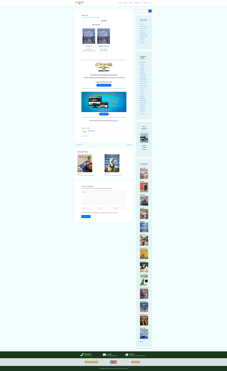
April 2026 (142, 70)
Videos (130, 2)
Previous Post (79, 144)
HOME (141, 24)
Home (120, 2)
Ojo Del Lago (91, 130)
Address (132, 354)
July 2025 (142, 90)
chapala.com (115, 120)
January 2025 (143, 102)
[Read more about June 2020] (112, 163)
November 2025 (143, 81)
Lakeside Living (143, 26)
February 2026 (143, 75)
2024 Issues (142, 105)
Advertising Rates (144, 34)
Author (83, 128)
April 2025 (142, 96)
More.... (142, 341)
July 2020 (79, 173)
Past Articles (143, 32)
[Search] (150, 11)
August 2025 (143, 88)
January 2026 (143, 77)
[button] (140, 3)
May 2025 (142, 94)
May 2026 (142, 68)
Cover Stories (143, 28)
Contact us (142, 39)
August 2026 (143, 62)
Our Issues (142, 43)
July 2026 (142, 64)
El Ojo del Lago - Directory (104, 85)
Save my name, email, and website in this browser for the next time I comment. (100, 212)
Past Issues (142, 113)
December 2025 (143, 79)
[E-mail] (104, 354)
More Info (142, 41)
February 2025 (143, 100)
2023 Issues (142, 107)
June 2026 (142, 66)
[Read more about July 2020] (84, 163)
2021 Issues (142, 111)
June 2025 (142, 92)
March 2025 (142, 98)
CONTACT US (146, 2)
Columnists (142, 30)
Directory (125, 2)
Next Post (130, 144)
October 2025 (143, 83)
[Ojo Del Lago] (84, 131)
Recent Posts (88, 128)
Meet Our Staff (143, 37)
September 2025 (143, 85)
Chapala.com (137, 2)
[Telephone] (81, 354)
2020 (91, 17)
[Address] (126, 354)
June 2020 (107, 173)
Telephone (87, 354)
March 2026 (142, 73)
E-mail (109, 354)
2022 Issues (142, 109)
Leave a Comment (85, 17)
